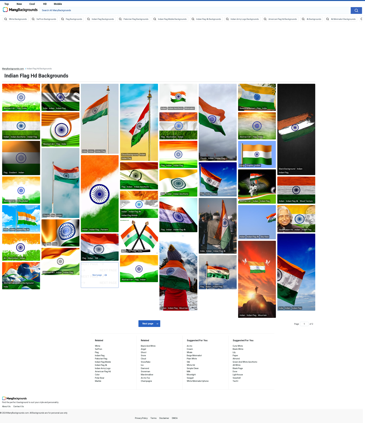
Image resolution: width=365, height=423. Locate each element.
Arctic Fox (145, 378)
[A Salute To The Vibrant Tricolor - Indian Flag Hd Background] (257, 97)
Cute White (238, 346)
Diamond (145, 368)
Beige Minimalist (194, 355)
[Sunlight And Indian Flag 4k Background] (178, 215)
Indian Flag (100, 355)
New (19, 3)
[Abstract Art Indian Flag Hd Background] (296, 129)
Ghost (143, 352)
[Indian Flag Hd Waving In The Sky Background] (218, 179)
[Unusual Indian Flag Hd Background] (21, 275)
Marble (98, 381)
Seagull (190, 378)
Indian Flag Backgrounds (103, 19)
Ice (142, 365)
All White (237, 365)
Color (97, 374)
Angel (143, 349)
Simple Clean (193, 368)
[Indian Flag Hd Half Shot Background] (296, 272)
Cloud (143, 358)
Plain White (192, 358)
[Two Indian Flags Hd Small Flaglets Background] (139, 236)
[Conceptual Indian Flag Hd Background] (21, 247)
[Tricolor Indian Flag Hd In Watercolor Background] (21, 190)
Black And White (148, 346)
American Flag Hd (103, 371)
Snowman (145, 371)
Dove (235, 371)
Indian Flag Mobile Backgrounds (172, 19)
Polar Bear (99, 378)
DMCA (175, 418)
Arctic (189, 346)
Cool (32, 3)
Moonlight (191, 374)
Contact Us (18, 406)
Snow (143, 355)
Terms (153, 418)
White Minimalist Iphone (198, 381)
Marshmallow (147, 374)
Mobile (58, 3)
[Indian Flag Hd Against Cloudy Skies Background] (139, 122)
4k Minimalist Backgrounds (343, 19)
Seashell (237, 378)
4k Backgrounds (314, 19)
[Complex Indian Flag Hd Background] (60, 129)
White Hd (191, 365)
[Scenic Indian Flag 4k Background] (21, 218)
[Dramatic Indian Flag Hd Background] (21, 126)
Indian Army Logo (102, 368)
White (97, 346)
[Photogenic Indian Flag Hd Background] (218, 122)
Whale (189, 352)
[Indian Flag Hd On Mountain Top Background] (257, 279)
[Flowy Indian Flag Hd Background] (60, 261)
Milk (188, 371)
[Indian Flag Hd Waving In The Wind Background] (178, 183)
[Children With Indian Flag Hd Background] (257, 186)
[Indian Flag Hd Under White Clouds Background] (60, 183)
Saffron (98, 349)
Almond (236, 358)
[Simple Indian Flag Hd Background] (178, 97)
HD (45, 3)
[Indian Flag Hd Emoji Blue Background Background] (257, 154)
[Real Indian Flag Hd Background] (139, 176)
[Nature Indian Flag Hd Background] (178, 126)
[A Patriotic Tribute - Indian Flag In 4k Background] (218, 225)
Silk (188, 362)
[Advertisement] (182, 45)
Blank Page (238, 368)
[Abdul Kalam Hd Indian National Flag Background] (296, 218)
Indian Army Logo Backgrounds (245, 19)
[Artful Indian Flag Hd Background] (60, 233)
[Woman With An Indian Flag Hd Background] (178, 272)
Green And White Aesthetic (245, 362)
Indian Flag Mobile (103, 362)
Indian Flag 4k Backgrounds (208, 19)
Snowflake (145, 362)
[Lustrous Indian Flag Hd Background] (60, 97)
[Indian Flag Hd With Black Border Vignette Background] (21, 158)
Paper (235, 355)
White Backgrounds (18, 19)
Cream (190, 349)
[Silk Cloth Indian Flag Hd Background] (178, 154)
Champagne (146, 381)
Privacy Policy (141, 418)
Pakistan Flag (101, 358)
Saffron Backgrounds (46, 19)
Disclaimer (164, 418)
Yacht (235, 381)
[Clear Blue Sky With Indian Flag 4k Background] (257, 222)
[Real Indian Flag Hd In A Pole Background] (100, 118)
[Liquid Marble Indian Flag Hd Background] (21, 97)
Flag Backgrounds (74, 19)
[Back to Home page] (20, 10)
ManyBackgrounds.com (13, 69)
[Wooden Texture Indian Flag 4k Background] (296, 190)
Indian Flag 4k (101, 365)
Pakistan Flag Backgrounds (136, 19)
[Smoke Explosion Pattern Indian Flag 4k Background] (139, 204)
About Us (6, 406)
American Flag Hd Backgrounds (282, 19)
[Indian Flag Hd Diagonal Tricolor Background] (100, 193)
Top (6, 3)
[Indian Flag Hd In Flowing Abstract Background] (139, 268)
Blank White (238, 349)
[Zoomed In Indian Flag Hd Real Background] (100, 247)
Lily (234, 352)
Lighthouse (238, 374)
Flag (97, 352)
